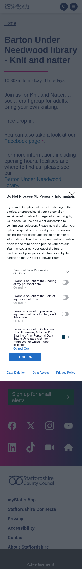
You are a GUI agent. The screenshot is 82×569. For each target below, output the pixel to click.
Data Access (40, 372)
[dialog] (41, 284)
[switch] (65, 282)
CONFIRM (25, 357)
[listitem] (41, 272)
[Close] (73, 196)
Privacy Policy (65, 372)
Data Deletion (16, 372)
